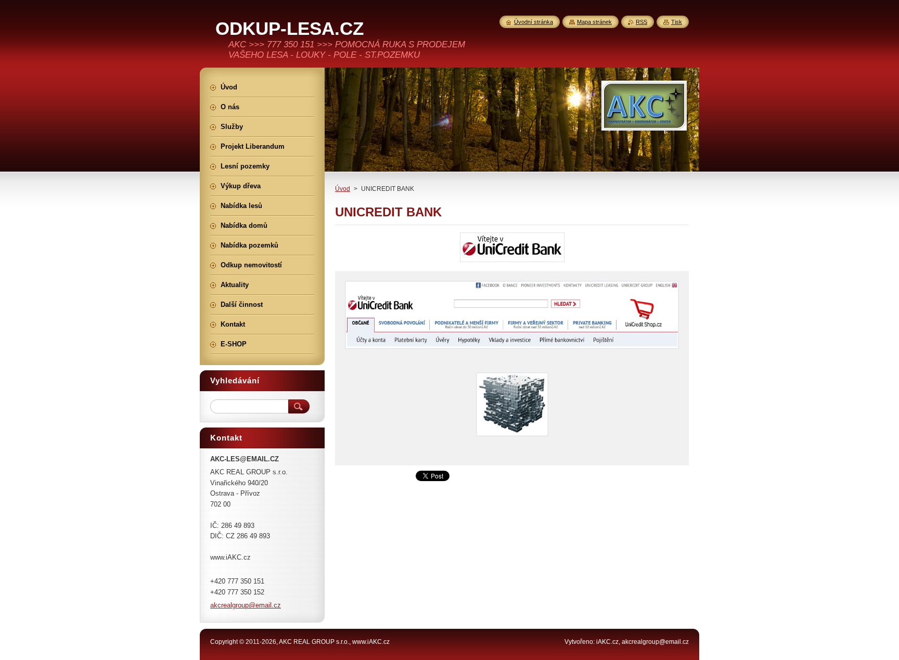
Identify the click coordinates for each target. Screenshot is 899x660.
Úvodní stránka (533, 22)
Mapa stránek (594, 22)
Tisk (676, 22)
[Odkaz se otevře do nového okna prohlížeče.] (512, 262)
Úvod (342, 189)
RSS (641, 22)
